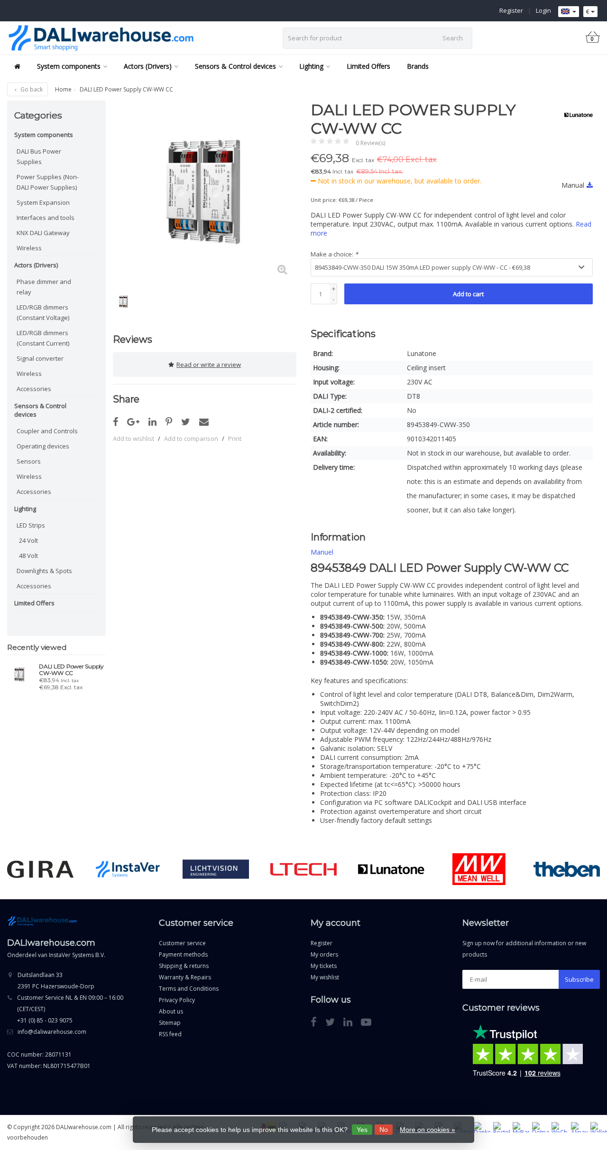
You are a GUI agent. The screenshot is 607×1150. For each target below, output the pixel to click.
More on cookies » (427, 1129)
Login (543, 10)
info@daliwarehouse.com (52, 1032)
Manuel (322, 552)
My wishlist (325, 977)
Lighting (311, 66)
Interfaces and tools (45, 217)
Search (452, 38)
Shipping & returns (184, 966)
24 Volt (28, 540)
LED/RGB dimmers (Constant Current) (43, 338)
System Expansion (43, 202)
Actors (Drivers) (148, 66)
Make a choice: (334, 254)
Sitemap (170, 1023)
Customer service (182, 943)
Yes (362, 1129)
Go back (31, 89)
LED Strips (31, 525)
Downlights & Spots (44, 570)
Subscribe (579, 979)
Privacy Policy (177, 1000)
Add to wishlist (133, 438)
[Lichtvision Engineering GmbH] (216, 869)
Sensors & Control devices (235, 66)
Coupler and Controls (47, 431)
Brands (418, 66)
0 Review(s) (370, 143)
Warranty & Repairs (185, 977)
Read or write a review (208, 364)
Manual (572, 185)
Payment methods (183, 954)
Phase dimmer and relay (44, 286)
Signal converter (40, 358)
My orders (324, 954)
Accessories (34, 388)
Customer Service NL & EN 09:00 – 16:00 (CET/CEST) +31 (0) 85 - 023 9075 (70, 1009)
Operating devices (43, 446)
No (383, 1129)
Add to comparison (191, 438)
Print (234, 438)
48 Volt (28, 555)
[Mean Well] (479, 869)
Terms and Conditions (189, 989)
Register (511, 10)
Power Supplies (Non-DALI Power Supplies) (48, 182)
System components (69, 66)
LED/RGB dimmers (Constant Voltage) (43, 312)
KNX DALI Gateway (43, 232)
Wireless (29, 248)
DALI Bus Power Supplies (39, 156)
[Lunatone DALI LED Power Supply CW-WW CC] (19, 674)
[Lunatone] (575, 114)
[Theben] (566, 869)
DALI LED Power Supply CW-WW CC (71, 669)
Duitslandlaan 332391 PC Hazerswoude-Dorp (56, 980)
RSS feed (170, 1034)
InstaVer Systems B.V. (77, 955)
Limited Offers (368, 66)
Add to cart (468, 294)
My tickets (324, 966)
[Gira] (40, 869)
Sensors (29, 461)
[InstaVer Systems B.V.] (128, 869)
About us (171, 1011)
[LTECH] (303, 869)
